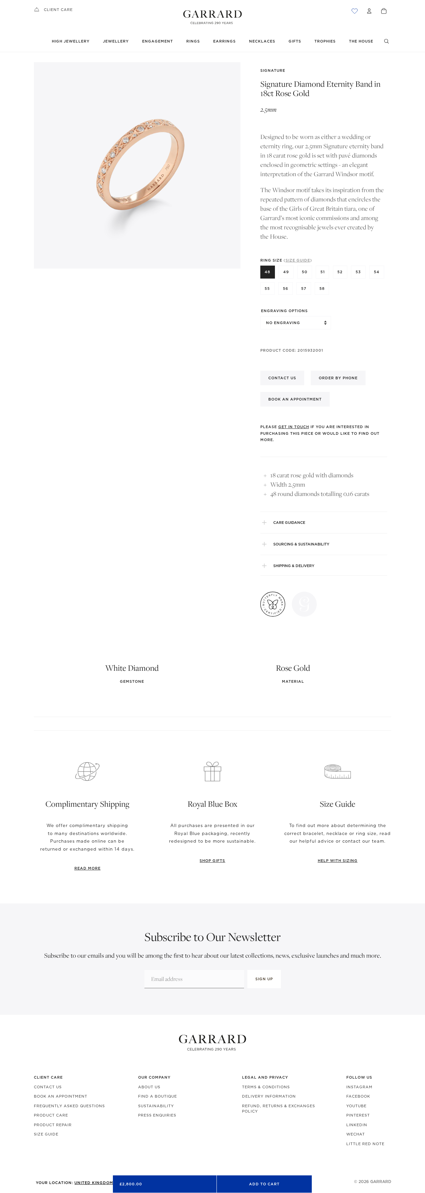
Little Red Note (365, 1143)
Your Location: (87, 1182)
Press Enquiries (157, 1115)
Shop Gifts (212, 861)
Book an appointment (295, 399)
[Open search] (386, 41)
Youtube (356, 1106)
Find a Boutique (157, 1096)
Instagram (359, 1087)
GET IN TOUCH (293, 426)
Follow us (359, 1077)
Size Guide (46, 1134)
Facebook (358, 1096)
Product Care (51, 1115)
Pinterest (358, 1115)
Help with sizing (338, 861)
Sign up (264, 979)
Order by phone (338, 378)
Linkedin (356, 1125)
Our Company (154, 1077)
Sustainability (156, 1106)
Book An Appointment (60, 1096)
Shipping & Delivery (293, 565)
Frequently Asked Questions (69, 1106)
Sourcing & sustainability (301, 544)
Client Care (58, 10)
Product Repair (53, 1125)
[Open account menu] (369, 11)
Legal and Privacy (265, 1077)
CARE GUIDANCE (289, 522)
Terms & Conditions (266, 1087)
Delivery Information (269, 1096)
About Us (149, 1087)
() (298, 260)
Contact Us (48, 1087)
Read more (87, 868)
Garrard (380, 1181)
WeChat (355, 1134)
